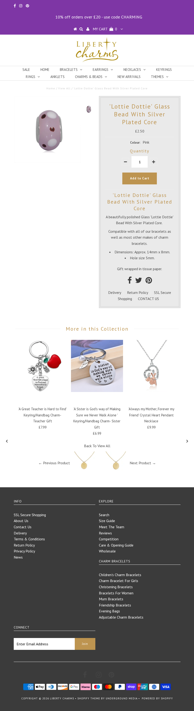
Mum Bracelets (111, 599)
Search (104, 514)
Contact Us (22, 526)
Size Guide (107, 520)
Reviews (105, 533)
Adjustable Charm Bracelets (121, 617)
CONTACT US (148, 298)
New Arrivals (129, 76)
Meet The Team (111, 526)
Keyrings (164, 69)
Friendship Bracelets (115, 605)
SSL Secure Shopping (30, 514)
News (18, 557)
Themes (157, 76)
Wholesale (107, 551)
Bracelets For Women (116, 593)
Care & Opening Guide (116, 545)
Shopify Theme (88, 698)
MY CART (105, 29)
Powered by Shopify (157, 698)
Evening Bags (109, 611)
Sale (26, 69)
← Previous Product (54, 462)
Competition (109, 539)
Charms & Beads (88, 76)
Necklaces (132, 69)
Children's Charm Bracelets (120, 574)
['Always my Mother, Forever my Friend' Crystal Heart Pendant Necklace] (151, 390)
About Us (21, 520)
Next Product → (143, 462)
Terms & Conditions (29, 539)
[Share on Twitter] (138, 281)
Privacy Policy (24, 551)
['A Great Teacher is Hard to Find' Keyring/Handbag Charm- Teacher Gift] (43, 390)
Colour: (135, 143)
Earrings (100, 69)
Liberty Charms (62, 698)
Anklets (57, 76)
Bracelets (69, 69)
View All (64, 88)
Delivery (114, 292)
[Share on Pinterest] (149, 281)
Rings (30, 76)
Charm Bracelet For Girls (118, 580)
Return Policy (137, 292)
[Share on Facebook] (130, 281)
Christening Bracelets (116, 586)
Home (44, 69)
